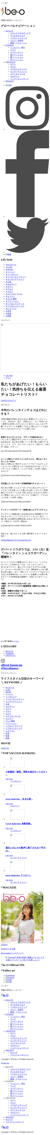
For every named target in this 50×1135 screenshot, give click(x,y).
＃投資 (8, 313)
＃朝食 (8, 316)
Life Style (9, 376)
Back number (12, 953)
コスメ (8, 714)
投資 (7, 736)
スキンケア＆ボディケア (20, 33)
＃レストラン (11, 309)
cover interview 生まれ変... (19, 799)
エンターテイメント (18, 72)
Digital (8, 949)
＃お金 (8, 282)
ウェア (13, 50)
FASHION (10, 45)
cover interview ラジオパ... (18, 875)
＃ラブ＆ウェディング (15, 306)
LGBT (8, 690)
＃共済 (8, 311)
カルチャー (15, 76)
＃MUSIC (9, 270)
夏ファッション (16, 57)
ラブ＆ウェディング (18, 69)
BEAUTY (9, 31)
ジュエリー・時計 (17, 47)
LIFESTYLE (10, 62)
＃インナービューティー (16, 277)
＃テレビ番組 (11, 299)
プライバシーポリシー (19, 1055)
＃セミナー (10, 296)
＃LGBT (9, 267)
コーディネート (16, 52)
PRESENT (10, 81)
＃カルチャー (11, 284)
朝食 (7, 738)
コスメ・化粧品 (16, 41)
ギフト (13, 64)
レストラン (10, 731)
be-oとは (13, 1053)
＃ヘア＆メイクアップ (15, 304)
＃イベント (10, 272)
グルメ (13, 67)
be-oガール (10, 688)
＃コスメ (9, 291)
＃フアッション (12, 301)
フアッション (11, 724)
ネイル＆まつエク (17, 36)
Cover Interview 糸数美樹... (19, 823)
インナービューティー (19, 79)
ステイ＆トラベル (17, 74)
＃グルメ (9, 289)
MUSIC (9, 692)
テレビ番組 (10, 721)
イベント (9, 694)
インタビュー (11, 697)
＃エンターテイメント (15, 279)
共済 (7, 733)
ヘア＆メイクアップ (18, 38)
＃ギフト (9, 287)
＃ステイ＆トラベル (14, 294)
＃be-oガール (11, 265)
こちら (16, 641)
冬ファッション (16, 60)
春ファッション (16, 55)
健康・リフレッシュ (18, 43)
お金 (7, 704)
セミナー (9, 719)
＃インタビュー (12, 274)
